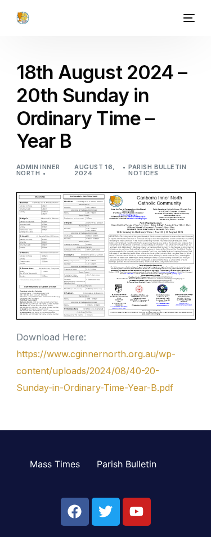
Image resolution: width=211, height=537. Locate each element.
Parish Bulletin (126, 464)
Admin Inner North (38, 170)
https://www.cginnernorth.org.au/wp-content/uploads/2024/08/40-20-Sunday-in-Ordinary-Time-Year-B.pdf (96, 370)
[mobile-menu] (188, 18)
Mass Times (55, 464)
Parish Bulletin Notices (157, 170)
